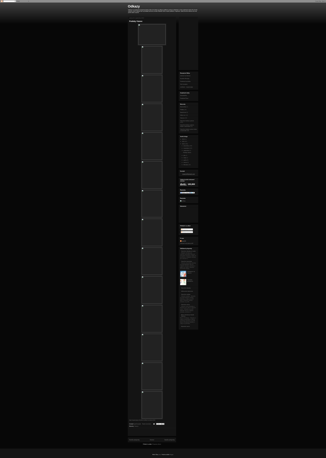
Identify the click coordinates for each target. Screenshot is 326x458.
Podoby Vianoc (135, 21)
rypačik (184, 241)
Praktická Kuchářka (185, 81)
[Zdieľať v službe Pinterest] (163, 424)
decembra (186, 145)
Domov (152, 440)
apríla (185, 160)
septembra (186, 150)
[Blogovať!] (159, 424)
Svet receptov (184, 84)
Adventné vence (185, 326)
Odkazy (134, 6)
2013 (183, 139)
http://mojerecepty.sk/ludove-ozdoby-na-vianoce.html (142, 420)
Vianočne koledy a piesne (187, 120)
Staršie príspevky (169, 440)
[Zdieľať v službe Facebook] (162, 424)
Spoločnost (183, 112)
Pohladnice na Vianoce (191, 272)
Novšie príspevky (134, 440)
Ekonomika (183, 106)
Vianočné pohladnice (190, 280)
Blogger (171, 454)
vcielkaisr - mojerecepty (186, 87)
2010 (183, 143)
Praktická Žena (184, 98)
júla (184, 155)
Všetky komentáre (187, 232)
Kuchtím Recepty (184, 78)
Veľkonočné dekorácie (187, 291)
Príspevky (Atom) (156, 444)
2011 (183, 141)
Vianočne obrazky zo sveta (188, 251)
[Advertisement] (152, 432)
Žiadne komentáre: (147, 424)
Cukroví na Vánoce (185, 75)
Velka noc (182, 115)
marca (185, 162)
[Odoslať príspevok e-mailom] (154, 424)
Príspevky (185, 229)
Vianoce (136, 426)
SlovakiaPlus (183, 95)
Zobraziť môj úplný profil (186, 243)
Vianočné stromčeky (186, 261)
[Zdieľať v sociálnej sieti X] (160, 424)
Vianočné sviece (185, 304)
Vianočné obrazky (186, 288)
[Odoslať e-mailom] (157, 424)
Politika (182, 109)
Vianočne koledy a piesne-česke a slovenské (187, 125)
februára (185, 164)
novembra (186, 148)
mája (184, 157)
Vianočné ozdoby (185, 294)
